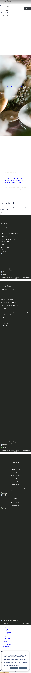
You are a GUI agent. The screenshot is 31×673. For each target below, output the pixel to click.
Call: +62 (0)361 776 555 (7, 227)
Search (1, 6)
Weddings (5, 636)
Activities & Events (11, 643)
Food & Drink (6, 640)
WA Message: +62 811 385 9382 (8, 230)
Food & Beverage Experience (10, 15)
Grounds (9, 632)
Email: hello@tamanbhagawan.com (9, 233)
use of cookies (24, 671)
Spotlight (5, 641)
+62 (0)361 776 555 (15, 469)
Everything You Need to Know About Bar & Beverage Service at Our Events (15, 180)
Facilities (9, 635)
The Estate (5, 630)
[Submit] (0, 214)
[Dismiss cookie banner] (26, 653)
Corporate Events (7, 638)
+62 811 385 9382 (15, 475)
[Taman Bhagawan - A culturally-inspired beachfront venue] (7, 10)
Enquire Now (6, 647)
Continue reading (7, 102)
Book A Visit (6, 646)
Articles (9, 644)
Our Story (5, 629)
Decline (23, 667)
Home (4, 627)
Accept (14, 667)
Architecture (10, 633)
